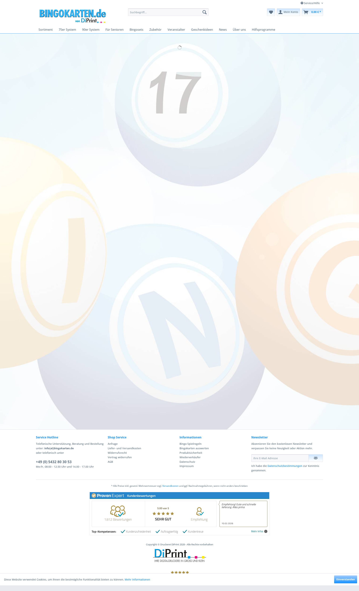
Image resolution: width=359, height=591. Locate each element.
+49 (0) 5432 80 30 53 (54, 461)
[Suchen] (204, 12)
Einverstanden (345, 579)
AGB (110, 462)
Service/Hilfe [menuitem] (311, 3)
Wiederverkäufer (190, 457)
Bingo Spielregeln (191, 444)
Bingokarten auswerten (194, 448)
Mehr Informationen (137, 579)
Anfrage (113, 444)
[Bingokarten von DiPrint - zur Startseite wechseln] (72, 15)
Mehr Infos (257, 531)
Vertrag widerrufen (120, 457)
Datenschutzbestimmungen (285, 466)
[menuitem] (168, 12)
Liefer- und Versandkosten (124, 448)
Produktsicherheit (191, 453)
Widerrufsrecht (117, 453)
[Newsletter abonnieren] (316, 458)
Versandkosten (170, 485)
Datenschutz (187, 462)
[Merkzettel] (271, 12)
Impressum (187, 466)
